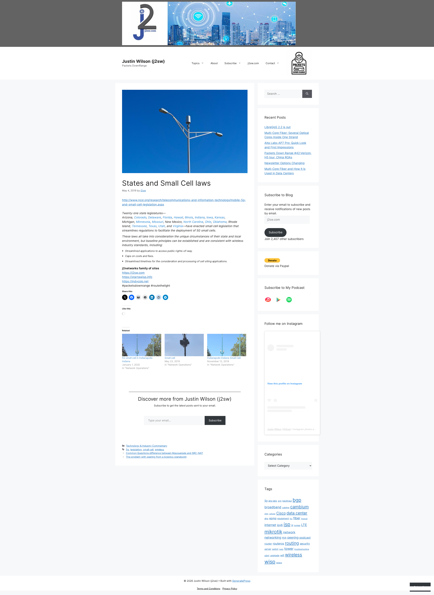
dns (266, 518)
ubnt (266, 555)
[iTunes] (269, 299)
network (289, 532)
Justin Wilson (274, 429)
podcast (305, 537)
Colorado (140, 217)
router (268, 543)
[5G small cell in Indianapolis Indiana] (141, 345)
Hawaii (178, 217)
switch (275, 549)
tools (281, 549)
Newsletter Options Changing (284, 163)
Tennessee (139, 226)
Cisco (281, 513)
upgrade (274, 555)
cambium (299, 506)
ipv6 (280, 525)
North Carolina (193, 222)
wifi (282, 555)
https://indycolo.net (135, 281)
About (214, 63)
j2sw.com (253, 63)
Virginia (178, 226)
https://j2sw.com (133, 272)
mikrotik (273, 532)
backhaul (287, 500)
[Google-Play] (280, 299)
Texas (153, 226)
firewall (304, 519)
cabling (285, 507)
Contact (270, 63)
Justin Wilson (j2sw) (143, 61)
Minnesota (143, 222)
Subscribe (230, 63)
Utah (161, 226)
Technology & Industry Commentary (146, 445)
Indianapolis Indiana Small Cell (224, 357)
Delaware (154, 217)
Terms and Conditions (208, 588)
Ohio (208, 222)
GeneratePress (241, 580)
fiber (296, 518)
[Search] (307, 94)
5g (127, 449)
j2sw (287, 429)
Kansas (220, 217)
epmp (273, 518)
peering (293, 537)
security (305, 543)
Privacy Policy (229, 588)
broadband (272, 507)
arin (280, 501)
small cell (148, 449)
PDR (284, 537)
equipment (283, 518)
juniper (297, 525)
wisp (269, 562)
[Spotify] (290, 299)
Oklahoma (220, 222)
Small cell (170, 357)
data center (297, 513)
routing (292, 543)
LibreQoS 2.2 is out (277, 127)
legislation (136, 449)
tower (288, 549)
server (267, 549)
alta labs (272, 500)
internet (270, 525)
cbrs (266, 514)
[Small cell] (184, 345)
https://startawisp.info (137, 277)
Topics (196, 63)
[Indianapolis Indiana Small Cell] (226, 345)
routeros (278, 543)
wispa (279, 562)
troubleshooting (301, 549)
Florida (167, 217)
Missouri (157, 222)
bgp (297, 500)
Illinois (189, 217)
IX (292, 525)
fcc (291, 518)
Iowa (209, 217)
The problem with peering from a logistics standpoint (156, 456)
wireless (159, 449)
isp (287, 524)
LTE (304, 525)
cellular (272, 514)
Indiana (200, 217)
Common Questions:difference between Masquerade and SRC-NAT (164, 453)
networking (272, 538)
